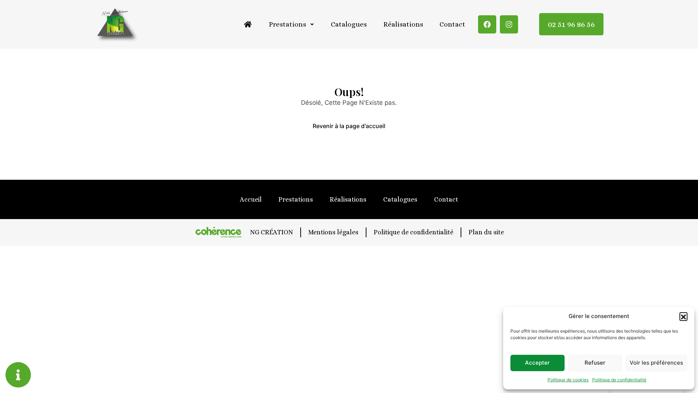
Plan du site (486, 232)
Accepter (537, 362)
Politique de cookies (568, 379)
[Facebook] (487, 24)
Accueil (251, 199)
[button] (683, 316)
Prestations (287, 24)
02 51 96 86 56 (571, 24)
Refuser (595, 362)
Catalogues (349, 24)
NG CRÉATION (271, 232)
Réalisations (403, 24)
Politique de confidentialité (619, 379)
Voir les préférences (656, 362)
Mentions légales (333, 232)
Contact (452, 24)
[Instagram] (509, 24)
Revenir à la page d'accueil (349, 126)
